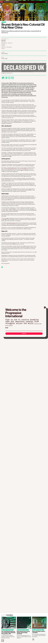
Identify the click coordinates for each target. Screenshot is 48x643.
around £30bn (8, 234)
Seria (33, 209)
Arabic (3, 48)
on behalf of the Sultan (7, 186)
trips (32, 202)
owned (30, 214)
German (3, 44)
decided (4, 202)
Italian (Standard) (6, 47)
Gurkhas (27, 135)
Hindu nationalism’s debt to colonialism (38, 632)
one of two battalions (23, 167)
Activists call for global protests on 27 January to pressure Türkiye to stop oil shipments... (24, 637)
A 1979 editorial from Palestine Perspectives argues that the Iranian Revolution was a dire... (8, 637)
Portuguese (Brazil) (7, 43)
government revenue (11, 223)
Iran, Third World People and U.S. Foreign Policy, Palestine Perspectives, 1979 (8, 632)
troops (13, 202)
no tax (4, 253)
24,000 (22, 218)
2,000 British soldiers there (11, 167)
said (20, 113)
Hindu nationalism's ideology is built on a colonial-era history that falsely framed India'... (39, 635)
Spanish (3, 41)
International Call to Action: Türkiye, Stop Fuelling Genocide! (23, 632)
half (5, 239)
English (3, 40)
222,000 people (5, 218)
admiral (20, 179)
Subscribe (24, 333)
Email (6, 327)
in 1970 (14, 255)
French (3, 45)
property (13, 242)
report (30, 188)
